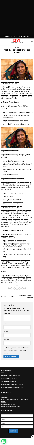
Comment (7, 313)
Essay (17, 47)
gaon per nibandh (7, 297)
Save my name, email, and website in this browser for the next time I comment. (16, 350)
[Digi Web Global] (17, 41)
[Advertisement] (17, 17)
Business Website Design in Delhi (12, 388)
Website (6, 340)
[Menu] (32, 41)
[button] (3, 441)
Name (5, 324)
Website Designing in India (10, 378)
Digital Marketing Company (10, 375)
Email (5, 332)
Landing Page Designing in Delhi (12, 384)
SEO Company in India (8, 381)
